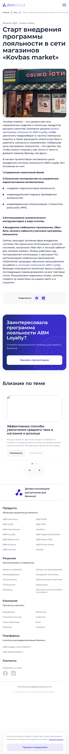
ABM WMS (41, 519)
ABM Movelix (9, 549)
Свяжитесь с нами (12, 668)
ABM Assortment (11, 529)
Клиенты (40, 627)
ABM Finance (9, 544)
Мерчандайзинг (11, 574)
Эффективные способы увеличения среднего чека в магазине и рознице (30, 430)
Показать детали (56, 739)
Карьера (7, 627)
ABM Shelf (8, 524)
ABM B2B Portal (11, 539)
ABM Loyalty (9, 534)
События (40, 617)
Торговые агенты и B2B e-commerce (49, 590)
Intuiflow (40, 529)
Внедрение (9, 612)
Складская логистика (47, 574)
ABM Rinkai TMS (44, 539)
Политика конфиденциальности (34, 687)
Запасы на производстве (49, 569)
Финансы (8, 589)
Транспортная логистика (49, 579)
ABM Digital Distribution (48, 534)
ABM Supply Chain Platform (17, 647)
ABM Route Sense (45, 544)
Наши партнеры (11, 622)
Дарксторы (42, 584)
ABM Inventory (10, 519)
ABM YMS (41, 524)
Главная (6, 12)
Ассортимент (10, 579)
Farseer (39, 549)
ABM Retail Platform (13, 652)
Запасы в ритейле (12, 569)
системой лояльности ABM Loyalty (39, 264)
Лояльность (9, 584)
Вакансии (41, 612)
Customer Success (12, 617)
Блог (16, 12)
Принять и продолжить (35, 747)
